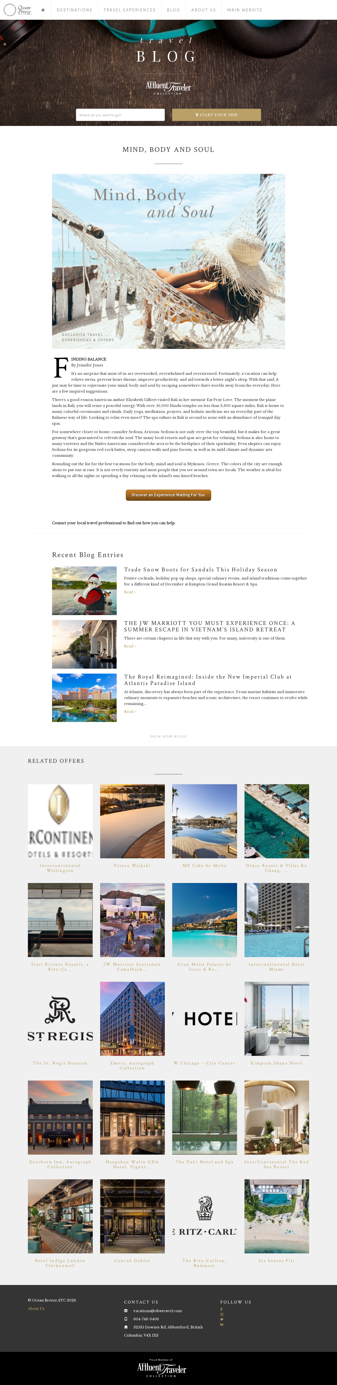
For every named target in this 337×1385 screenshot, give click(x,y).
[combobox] (120, 115)
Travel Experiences (130, 9)
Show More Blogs (168, 736)
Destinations (75, 9)
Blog (173, 9)
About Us (203, 9)
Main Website (245, 9)
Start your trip (218, 115)
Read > (130, 592)
